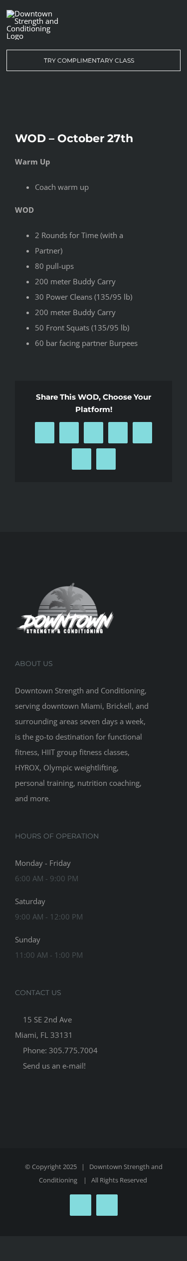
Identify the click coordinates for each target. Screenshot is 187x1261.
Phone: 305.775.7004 (59, 1050)
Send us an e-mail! (53, 1066)
